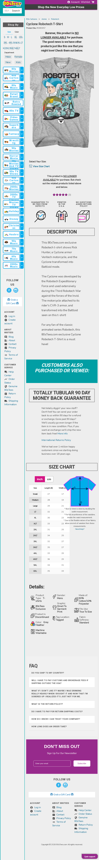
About (12, 340)
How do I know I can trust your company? (56, 719)
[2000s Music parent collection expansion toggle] (22, 265)
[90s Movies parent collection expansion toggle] (22, 149)
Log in (12, 316)
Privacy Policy (63, 818)
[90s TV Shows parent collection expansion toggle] (22, 172)
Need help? (79, 529)
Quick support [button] (89, 856)
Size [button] (9, 32)
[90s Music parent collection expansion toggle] (22, 242)
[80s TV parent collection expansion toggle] (22, 110)
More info (62, 433)
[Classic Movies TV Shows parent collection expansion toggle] (22, 203)
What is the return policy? (47, 704)
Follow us (12, 282)
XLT (4, 48)
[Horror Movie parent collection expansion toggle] (22, 157)
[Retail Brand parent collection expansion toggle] (22, 95)
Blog (11, 336)
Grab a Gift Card (62, 794)
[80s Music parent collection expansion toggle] (22, 86)
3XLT (12, 48)
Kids (18, 62)
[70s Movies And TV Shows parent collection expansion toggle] (22, 164)
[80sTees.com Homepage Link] (12, 6)
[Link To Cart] (92, 2)
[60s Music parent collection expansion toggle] (22, 257)
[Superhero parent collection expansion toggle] (22, 126)
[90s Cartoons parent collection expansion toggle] (22, 180)
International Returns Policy (56, 440)
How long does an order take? (49, 726)
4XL (11, 42)
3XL (5, 42)
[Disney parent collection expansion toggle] (22, 219)
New (8, 62)
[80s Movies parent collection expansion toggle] (22, 70)
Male (8, 56)
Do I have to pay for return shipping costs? (57, 711)
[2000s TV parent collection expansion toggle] (22, 195)
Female (18, 56)
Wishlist (85, 2)
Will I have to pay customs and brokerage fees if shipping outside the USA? (60, 681)
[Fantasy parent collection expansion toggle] (22, 134)
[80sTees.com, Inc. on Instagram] (16, 290)
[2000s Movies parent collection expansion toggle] (22, 188)
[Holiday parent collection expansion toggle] (22, 211)
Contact (12, 344)
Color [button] (17, 32)
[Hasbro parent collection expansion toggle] (22, 234)
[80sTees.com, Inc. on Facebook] (9, 290)
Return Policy (86, 824)
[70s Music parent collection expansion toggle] (22, 250)
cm (49, 479)
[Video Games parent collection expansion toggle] (22, 118)
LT (21, 42)
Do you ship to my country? (48, 673)
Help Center (85, 810)
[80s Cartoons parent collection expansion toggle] (22, 77)
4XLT (17, 48)
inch (40, 479)
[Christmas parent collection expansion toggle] (22, 226)
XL (16, 37)
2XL (21, 37)
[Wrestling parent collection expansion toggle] (22, 141)
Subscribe (82, 763)
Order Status (85, 814)
